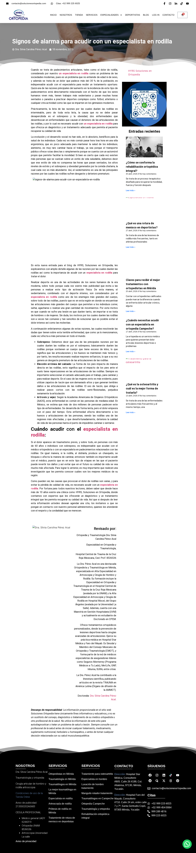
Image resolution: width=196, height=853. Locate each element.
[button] (187, 844)
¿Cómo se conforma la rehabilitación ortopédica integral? (142, 166)
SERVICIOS (91, 15)
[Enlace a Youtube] (177, 775)
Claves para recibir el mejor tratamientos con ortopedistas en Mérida (143, 284)
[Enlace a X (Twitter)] (164, 780)
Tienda (79, 15)
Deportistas (132, 15)
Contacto (168, 15)
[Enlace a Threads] (170, 780)
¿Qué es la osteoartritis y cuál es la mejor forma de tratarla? (142, 388)
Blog (146, 15)
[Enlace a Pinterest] (177, 780)
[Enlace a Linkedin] (164, 775)
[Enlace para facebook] (165, 3)
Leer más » (130, 190)
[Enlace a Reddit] (150, 780)
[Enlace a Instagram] (157, 775)
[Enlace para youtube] (188, 3)
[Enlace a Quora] (157, 780)
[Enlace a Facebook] (150, 775)
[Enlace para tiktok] (182, 3)
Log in (155, 15)
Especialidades (109, 15)
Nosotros (66, 15)
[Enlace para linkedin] (176, 3)
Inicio (53, 15)
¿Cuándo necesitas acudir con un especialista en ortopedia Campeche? (142, 324)
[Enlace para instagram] (170, 3)
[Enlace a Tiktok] (170, 775)
